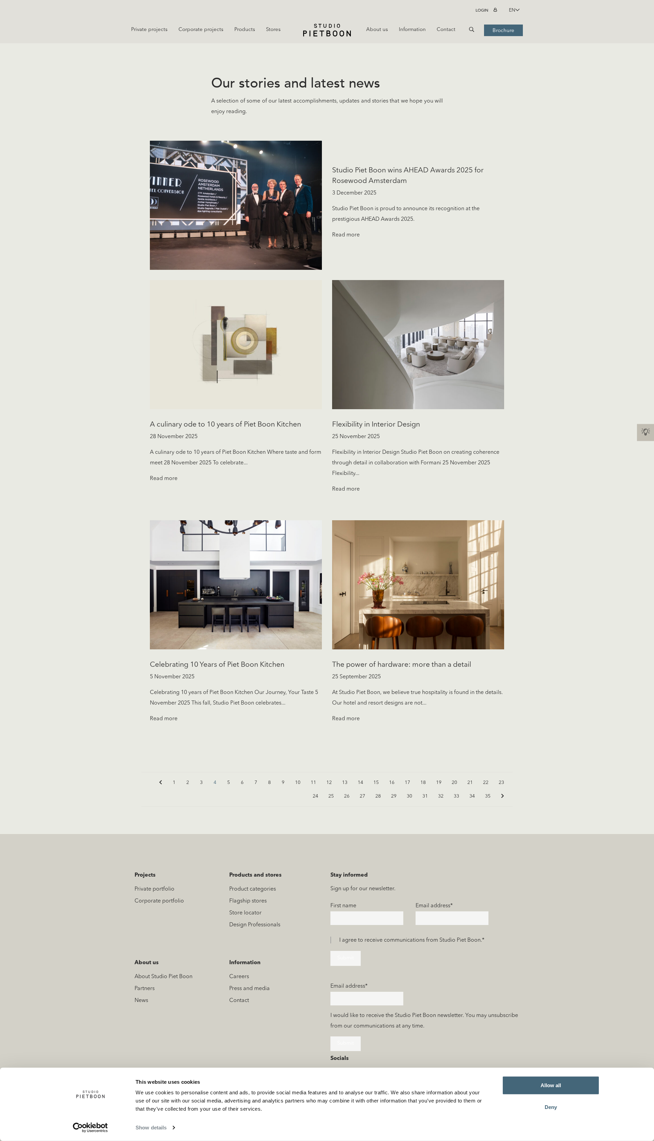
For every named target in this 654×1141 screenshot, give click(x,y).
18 (423, 782)
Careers (239, 977)
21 (470, 782)
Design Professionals (254, 925)
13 (344, 782)
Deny (551, 1107)
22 (485, 782)
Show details (151, 1127)
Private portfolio (154, 889)
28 (378, 796)
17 (407, 782)
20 (454, 782)
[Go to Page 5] (502, 796)
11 (313, 782)
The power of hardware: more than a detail (401, 664)
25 (331, 796)
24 (315, 796)
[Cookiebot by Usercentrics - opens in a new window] (90, 1128)
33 (456, 796)
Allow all (551, 1085)
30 (409, 796)
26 (346, 796)
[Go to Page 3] (160, 782)
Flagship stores (248, 901)
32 (440, 796)
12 (329, 782)
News (141, 1000)
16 (391, 782)
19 (438, 782)
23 (501, 782)
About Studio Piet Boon (163, 977)
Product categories (252, 889)
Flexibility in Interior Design (376, 424)
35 (487, 796)
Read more (346, 235)
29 (393, 796)
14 (360, 782)
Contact (239, 1000)
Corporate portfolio (159, 901)
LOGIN (482, 10)
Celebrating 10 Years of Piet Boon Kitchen (217, 664)
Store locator (245, 913)
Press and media (249, 988)
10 (297, 782)
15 (376, 782)
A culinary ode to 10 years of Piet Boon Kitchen (225, 424)
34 (472, 796)
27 (362, 796)
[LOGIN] (496, 10)
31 (425, 796)
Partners (145, 988)
